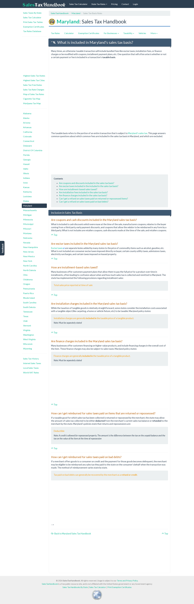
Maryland (27, 205)
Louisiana (27, 196)
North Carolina (30, 265)
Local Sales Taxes (31, 368)
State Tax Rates (98, 4)
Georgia (26, 159)
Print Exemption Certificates (119, 587)
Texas (25, 316)
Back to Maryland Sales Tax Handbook (72, 533)
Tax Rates (55, 33)
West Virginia (29, 339)
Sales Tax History (31, 358)
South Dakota (29, 307)
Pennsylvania (29, 288)
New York (27, 261)
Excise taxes (57, 248)
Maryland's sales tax (137, 133)
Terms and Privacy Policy (127, 581)
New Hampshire (30, 247)
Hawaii (26, 164)
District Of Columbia (32, 150)
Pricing (114, 4)
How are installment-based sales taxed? (78, 189)
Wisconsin (27, 344)
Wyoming (27, 348)
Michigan (27, 215)
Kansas (26, 187)
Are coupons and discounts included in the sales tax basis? (86, 183)
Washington (28, 334)
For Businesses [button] (110, 33)
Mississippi (28, 224)
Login (135, 4)
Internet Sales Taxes (32, 363)
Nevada (26, 242)
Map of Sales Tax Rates (33, 94)
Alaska (26, 118)
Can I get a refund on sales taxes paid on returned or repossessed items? (93, 198)
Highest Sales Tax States (34, 75)
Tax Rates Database (32, 31)
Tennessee (27, 311)
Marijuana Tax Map (32, 103)
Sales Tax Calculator (78, 4)
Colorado (27, 136)
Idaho (25, 168)
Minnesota (28, 219)
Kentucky (27, 191)
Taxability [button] (128, 33)
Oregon (26, 284)
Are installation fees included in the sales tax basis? (83, 192)
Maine (26, 201)
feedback (2, 248)
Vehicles (142, 33)
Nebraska (27, 238)
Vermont (27, 325)
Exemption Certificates (33, 26)
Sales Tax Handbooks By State (75, 587)
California (27, 132)
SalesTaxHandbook (60, 13)
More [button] (153, 33)
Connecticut (28, 141)
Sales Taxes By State (32, 13)
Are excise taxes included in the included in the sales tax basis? (88, 186)
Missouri (27, 228)
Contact (125, 4)
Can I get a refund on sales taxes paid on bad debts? (83, 201)
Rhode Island (29, 298)
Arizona (26, 122)
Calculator (69, 33)
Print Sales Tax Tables (33, 22)
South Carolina (29, 302)
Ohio (25, 275)
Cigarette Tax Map (31, 98)
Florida (26, 155)
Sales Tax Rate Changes (33, 89)
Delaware (27, 145)
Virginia (26, 330)
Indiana (26, 178)
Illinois (26, 173)
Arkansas (27, 127)
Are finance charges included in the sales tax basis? (83, 195)
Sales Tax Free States (32, 85)
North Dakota (29, 270)
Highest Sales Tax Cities (34, 80)
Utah (25, 321)
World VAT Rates (31, 372)
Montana (27, 233)
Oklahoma (28, 279)
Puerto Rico (28, 293)
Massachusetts (30, 210)
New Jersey (28, 251)
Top (55, 235)
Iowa (25, 182)
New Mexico (29, 256)
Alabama (27, 113)
